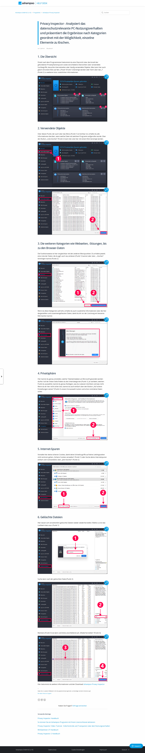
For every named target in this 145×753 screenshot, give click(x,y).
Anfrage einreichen (79, 706)
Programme (36, 12)
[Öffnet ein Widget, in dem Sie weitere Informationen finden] (136, 746)
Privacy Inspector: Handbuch (48, 718)
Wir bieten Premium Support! (44, 693)
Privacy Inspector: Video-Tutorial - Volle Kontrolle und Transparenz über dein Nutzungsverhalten (74, 726)
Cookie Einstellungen (78, 750)
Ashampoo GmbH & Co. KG (23, 12)
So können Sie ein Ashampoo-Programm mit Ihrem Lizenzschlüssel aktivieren (66, 722)
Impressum (103, 750)
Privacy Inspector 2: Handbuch (49, 734)
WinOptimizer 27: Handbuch (48, 730)
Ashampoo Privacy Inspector (51, 12)
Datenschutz (52, 750)
